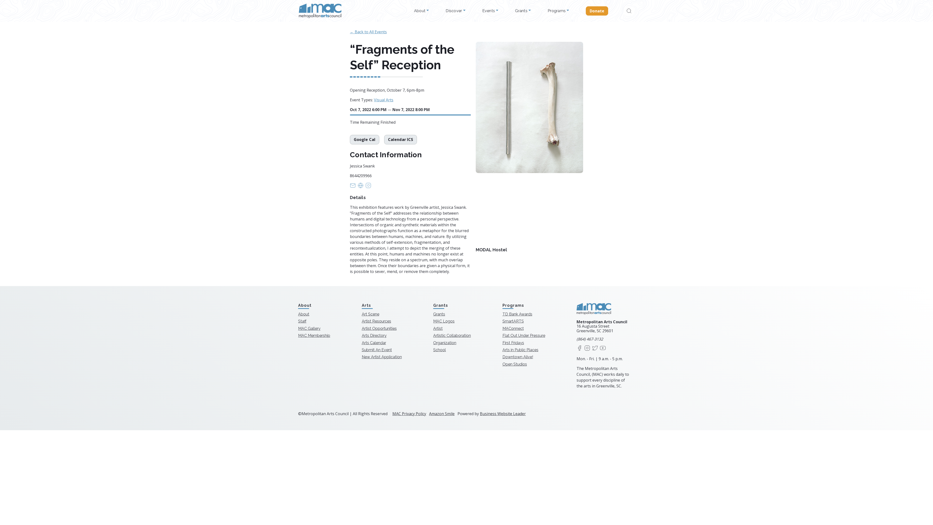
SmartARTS (513, 321)
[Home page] (320, 11)
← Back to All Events (368, 32)
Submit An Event (377, 350)
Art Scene (370, 314)
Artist (438, 328)
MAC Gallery (309, 328)
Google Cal (364, 139)
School (439, 350)
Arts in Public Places (520, 350)
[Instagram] (587, 348)
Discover (454, 11)
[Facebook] (579, 348)
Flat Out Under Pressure (523, 335)
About (420, 11)
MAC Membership (314, 335)
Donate (597, 11)
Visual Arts (383, 100)
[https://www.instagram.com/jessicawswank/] (368, 187)
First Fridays (513, 343)
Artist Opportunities (379, 328)
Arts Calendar (374, 343)
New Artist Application (382, 357)
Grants (521, 11)
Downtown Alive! (517, 357)
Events (489, 11)
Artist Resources (376, 321)
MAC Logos (444, 321)
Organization (444, 343)
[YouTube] (603, 348)
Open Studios (514, 364)
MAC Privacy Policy (409, 413)
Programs (557, 11)
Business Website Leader (503, 413)
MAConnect (513, 328)
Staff (302, 321)
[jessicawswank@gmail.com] (353, 187)
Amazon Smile (442, 413)
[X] (595, 348)
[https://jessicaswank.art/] (360, 187)
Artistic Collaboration (452, 335)
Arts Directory (374, 335)
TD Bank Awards (517, 314)
